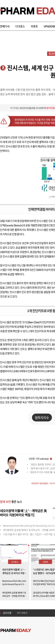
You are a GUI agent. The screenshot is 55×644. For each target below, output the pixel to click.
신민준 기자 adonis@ (39, 458)
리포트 (34, 26)
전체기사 (5, 26)
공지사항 (7, 613)
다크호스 (20, 26)
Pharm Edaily (15, 630)
